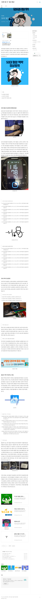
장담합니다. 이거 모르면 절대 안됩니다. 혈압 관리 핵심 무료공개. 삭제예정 (3, 36)
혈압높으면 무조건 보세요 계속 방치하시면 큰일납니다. (3, 34)
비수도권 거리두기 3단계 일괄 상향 (8, 559)
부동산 (34, 38)
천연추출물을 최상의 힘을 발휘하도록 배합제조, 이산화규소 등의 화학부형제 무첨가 (6, 44)
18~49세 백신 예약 (5, 554)
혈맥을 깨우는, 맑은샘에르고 (6, 42)
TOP (40, 597)
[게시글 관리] (6, 546)
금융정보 (33, 32)
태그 (6, 6)
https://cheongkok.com (5, 40)
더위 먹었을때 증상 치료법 (6, 557)
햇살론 (34, 34)
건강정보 (3, 551)
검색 (37, 2)
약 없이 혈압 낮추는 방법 (6, 553)
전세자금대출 (35, 37)
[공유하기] (4, 546)
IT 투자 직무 (34, 40)
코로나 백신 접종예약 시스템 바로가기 (8, 556)
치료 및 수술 (35, 49)
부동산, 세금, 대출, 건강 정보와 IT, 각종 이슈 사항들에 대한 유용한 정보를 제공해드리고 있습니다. (13, 581)
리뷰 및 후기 (34, 48)
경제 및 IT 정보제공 (7, 2)
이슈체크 (33, 46)
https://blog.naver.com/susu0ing (5, 32)
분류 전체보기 (34, 30)
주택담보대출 (35, 35)
